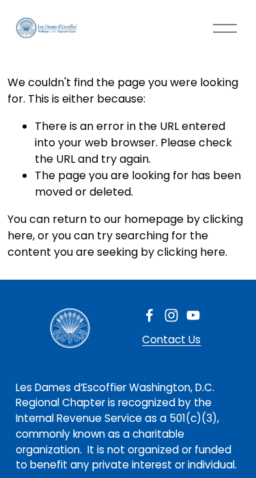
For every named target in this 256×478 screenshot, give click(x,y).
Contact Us (171, 339)
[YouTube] (193, 315)
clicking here (191, 252)
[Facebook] (149, 315)
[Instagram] (171, 315)
